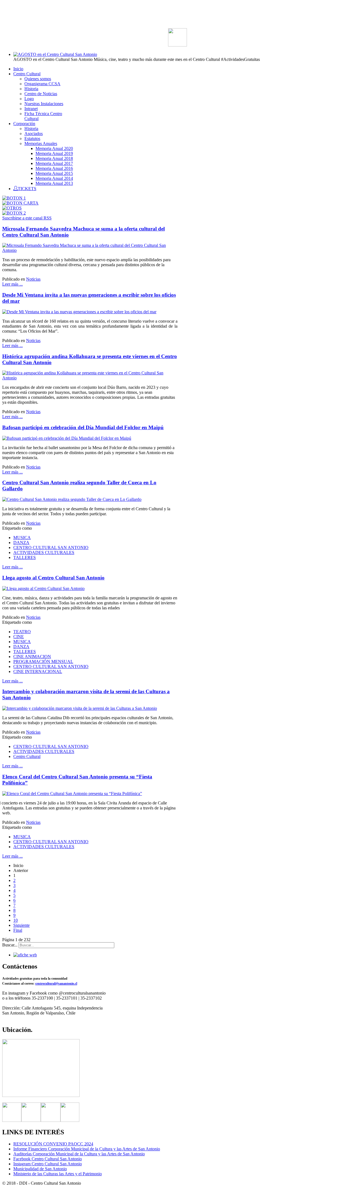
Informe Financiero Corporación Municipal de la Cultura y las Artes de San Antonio (86, 1148)
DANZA (21, 542)
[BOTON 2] (14, 213)
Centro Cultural (26, 756)
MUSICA (22, 537)
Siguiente (21, 925)
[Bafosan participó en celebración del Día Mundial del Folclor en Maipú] (66, 438)
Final (17, 930)
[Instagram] (50, 1120)
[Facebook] (11, 1120)
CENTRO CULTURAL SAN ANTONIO (50, 547)
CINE (18, 636)
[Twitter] (31, 1120)
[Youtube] (69, 1120)
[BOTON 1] (14, 198)
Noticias (33, 279)
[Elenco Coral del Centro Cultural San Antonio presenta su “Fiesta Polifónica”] (72, 793)
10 (15, 920)
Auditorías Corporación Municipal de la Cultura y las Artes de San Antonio (79, 1153)
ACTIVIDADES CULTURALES (43, 552)
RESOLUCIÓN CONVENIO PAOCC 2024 (53, 1144)
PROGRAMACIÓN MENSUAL (43, 661)
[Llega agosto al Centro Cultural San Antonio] (43, 588)
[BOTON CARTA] (20, 203)
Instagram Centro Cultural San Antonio (47, 1163)
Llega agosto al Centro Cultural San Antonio (53, 578)
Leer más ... (12, 284)
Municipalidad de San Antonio (40, 1168)
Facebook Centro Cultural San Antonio (47, 1158)
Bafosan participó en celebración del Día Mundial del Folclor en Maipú (83, 427)
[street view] (41, 1095)
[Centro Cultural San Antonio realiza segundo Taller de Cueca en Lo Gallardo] (71, 499)
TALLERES (24, 557)
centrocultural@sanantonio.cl (56, 983)
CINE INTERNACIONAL (37, 671)
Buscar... (9, 945)
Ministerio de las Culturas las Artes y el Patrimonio (57, 1173)
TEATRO (22, 631)
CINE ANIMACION (32, 656)
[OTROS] (12, 208)
